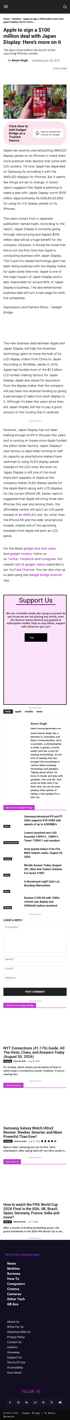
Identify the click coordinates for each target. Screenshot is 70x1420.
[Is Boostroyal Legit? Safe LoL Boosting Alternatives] (12, 886)
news (39, 711)
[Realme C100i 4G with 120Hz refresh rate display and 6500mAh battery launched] (12, 902)
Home (6, 18)
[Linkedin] (39, 77)
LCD (24, 203)
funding (30, 412)
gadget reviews (21, 553)
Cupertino (17, 261)
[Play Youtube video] (35, 323)
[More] (63, 77)
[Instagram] (18, 1402)
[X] (16, 77)
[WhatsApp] (31, 77)
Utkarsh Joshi (19, 1061)
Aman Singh (20, 60)
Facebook (27, 559)
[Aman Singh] (5, 60)
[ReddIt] (47, 77)
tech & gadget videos (30, 564)
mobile (29, 711)
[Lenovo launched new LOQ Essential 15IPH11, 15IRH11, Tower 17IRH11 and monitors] (12, 837)
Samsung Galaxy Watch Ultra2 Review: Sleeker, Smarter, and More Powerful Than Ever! (32, 1132)
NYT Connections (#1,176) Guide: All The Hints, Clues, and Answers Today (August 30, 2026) (34, 1052)
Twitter (13, 559)
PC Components (11, 842)
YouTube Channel (21, 569)
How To (7, 1222)
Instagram (48, 559)
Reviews (8, 1141)
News (6, 826)
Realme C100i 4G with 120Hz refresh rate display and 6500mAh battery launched (41, 901)
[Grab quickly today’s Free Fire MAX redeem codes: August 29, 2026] (12, 853)
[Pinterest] (23, 77)
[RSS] (43, 1402)
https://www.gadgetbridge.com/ (46, 728)
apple (18, 711)
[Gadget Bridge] (35, 7)
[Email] (55, 77)
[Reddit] (35, 1402)
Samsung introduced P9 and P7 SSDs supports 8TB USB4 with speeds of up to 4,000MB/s (43, 820)
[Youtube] (60, 1402)
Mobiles (16, 18)
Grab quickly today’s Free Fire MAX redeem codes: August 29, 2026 (43, 852)
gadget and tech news (39, 548)
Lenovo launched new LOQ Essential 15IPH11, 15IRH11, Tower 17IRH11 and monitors (42, 836)
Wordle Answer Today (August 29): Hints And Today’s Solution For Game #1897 (43, 869)
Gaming (7, 859)
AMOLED (29, 514)
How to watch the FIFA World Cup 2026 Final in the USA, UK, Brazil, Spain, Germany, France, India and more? (31, 1210)
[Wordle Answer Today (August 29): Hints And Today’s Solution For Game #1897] (12, 870)
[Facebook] (8, 77)
